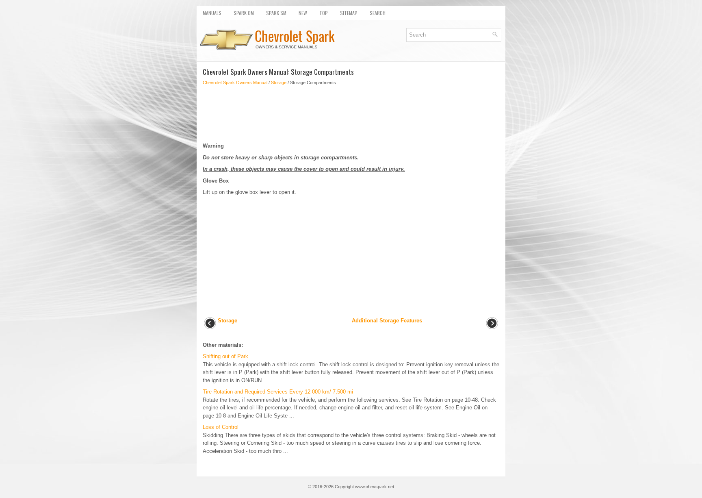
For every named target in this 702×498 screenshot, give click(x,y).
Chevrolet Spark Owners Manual (235, 82)
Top (323, 12)
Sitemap (349, 12)
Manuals (212, 12)
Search (378, 12)
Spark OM (244, 12)
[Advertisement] (351, 113)
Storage (278, 82)
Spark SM (276, 12)
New (303, 12)
